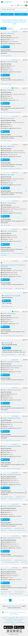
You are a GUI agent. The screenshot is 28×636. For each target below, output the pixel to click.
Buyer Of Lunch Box (6, 253)
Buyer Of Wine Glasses (6, 140)
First (5, 600)
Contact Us (22, 617)
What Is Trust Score (18, 619)
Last (23, 600)
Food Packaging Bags (18, 253)
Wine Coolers (22, 354)
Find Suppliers (21, 14)
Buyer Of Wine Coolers (6, 84)
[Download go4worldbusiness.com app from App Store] (8, 627)
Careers (14, 624)
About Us (4, 617)
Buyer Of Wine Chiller (6, 56)
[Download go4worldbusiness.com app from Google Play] (19, 627)
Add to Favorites (17, 46)
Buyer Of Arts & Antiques (7, 497)
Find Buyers (7, 14)
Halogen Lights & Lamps (20, 560)
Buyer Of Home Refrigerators (9, 354)
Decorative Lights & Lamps (15, 498)
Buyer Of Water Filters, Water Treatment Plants (12, 336)
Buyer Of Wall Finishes (6, 528)
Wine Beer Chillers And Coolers (14, 606)
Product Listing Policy (8, 622)
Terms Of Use (9, 621)
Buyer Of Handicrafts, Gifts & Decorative (10, 384)
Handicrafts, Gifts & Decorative (11, 562)
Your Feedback (8, 619)
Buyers (3, 28)
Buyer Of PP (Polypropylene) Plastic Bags (11, 112)
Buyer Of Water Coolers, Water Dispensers (11, 168)
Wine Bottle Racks (19, 288)
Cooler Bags (4, 255)
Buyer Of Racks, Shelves (7, 288)
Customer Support (20, 622)
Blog (17, 617)
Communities (11, 617)
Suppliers (10, 28)
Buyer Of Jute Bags (5, 225)
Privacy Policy (18, 621)
